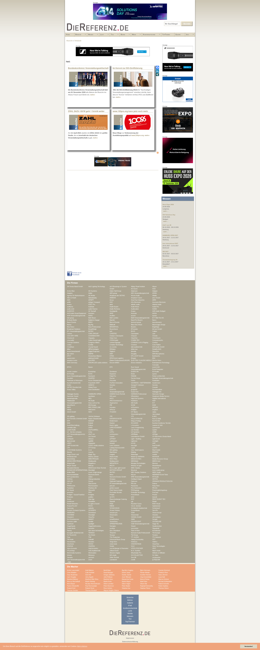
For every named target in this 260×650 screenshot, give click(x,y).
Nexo (111, 474)
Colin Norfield (89, 572)
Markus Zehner (93, 456)
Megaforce (91, 463)
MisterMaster (156, 465)
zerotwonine (156, 557)
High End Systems (137, 398)
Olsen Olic (143, 584)
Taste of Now (135, 530)
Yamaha (70, 557)
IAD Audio (134, 403)
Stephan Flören (145, 588)
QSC (132, 497)
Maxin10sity (71, 459)
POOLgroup (135, 490)
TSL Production (115, 537)
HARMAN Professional (138, 394)
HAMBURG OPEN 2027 (170, 235)
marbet (154, 454)
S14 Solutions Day (169, 215)
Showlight (91, 515)
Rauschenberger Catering (118, 499)
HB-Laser (113, 396)
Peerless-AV (92, 488)
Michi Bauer (71, 584)
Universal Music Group (117, 539)
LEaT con (91, 434)
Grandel (155, 387)
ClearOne (134, 338)
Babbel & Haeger (94, 320)
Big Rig (90, 324)
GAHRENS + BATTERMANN (141, 383)
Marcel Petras (145, 579)
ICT (153, 403)
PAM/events (71, 486)
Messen (90, 35)
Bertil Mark (107, 570)
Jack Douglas (71, 577)
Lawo (111, 430)
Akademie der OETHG (117, 295)
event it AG (156, 367)
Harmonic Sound (72, 396)
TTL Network (156, 537)
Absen (154, 286)
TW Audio (70, 539)
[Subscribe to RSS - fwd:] (112, 153)
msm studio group (158, 470)
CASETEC (113, 333)
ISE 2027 (165, 251)
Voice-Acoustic (72, 548)
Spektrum (70, 524)
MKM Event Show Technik (97, 468)
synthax (112, 528)
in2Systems (135, 407)
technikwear (156, 530)
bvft (111, 331)
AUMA (154, 309)
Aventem (91, 313)
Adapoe (154, 291)
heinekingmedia (72, 398)
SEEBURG (71, 512)
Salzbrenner (156, 506)
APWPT (91, 300)
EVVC (90, 374)
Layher (154, 430)
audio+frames (93, 309)
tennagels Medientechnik (75, 533)
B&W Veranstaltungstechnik (140, 318)
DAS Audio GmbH (158, 347)
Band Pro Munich (136, 320)
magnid (112, 454)
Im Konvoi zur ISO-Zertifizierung (127, 68)
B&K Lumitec (114, 318)
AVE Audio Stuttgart (158, 311)
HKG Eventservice (116, 400)
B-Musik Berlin (72, 320)
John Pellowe (108, 577)
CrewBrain (70, 347)
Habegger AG (156, 392)
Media (133, 35)
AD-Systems (92, 291)
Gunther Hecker (145, 575)
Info (187, 35)
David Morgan (108, 572)
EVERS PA (135, 371)
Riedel (154, 501)
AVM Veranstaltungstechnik (76, 315)
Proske (154, 494)
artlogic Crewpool (94, 302)
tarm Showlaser (115, 530)
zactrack (91, 557)
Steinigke (113, 526)
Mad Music (113, 452)
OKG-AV (70, 481)
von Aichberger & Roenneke (119, 548)
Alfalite (154, 295)
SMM (133, 519)
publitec (90, 497)
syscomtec (134, 528)
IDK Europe (92, 405)
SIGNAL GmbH (136, 517)
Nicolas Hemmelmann (92, 584)
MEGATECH (114, 463)
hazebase (91, 396)
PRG (90, 492)
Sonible (90, 521)
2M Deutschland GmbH (75, 286)
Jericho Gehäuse (94, 416)
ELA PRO (91, 360)
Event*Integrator (157, 369)
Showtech (70, 517)
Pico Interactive (136, 488)
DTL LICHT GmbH (137, 356)
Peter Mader (126, 586)
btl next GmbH (157, 329)
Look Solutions (114, 445)
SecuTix (155, 510)
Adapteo (70, 293)
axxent (133, 315)
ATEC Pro (91, 304)
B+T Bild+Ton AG (158, 318)
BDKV (90, 322)
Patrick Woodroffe (73, 586)
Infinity (69, 409)
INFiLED (155, 407)
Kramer (112, 423)
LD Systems (135, 432)
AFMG (154, 293)
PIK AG (154, 488)
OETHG (155, 479)
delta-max (134, 349)
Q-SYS (112, 497)
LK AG (133, 443)
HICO (112, 398)
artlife (69, 302)
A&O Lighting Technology (96, 286)
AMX (68, 300)
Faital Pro (113, 376)
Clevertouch (156, 338)
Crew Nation (156, 345)
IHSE (154, 405)
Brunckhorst (114, 329)
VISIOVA (70, 546)
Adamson (134, 291)
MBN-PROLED (93, 459)
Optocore (134, 481)
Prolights (91, 494)
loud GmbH (156, 445)
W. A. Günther (135, 550)
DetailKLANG (156, 349)
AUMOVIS (70, 311)
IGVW (133, 405)
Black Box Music (136, 324)
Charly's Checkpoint (116, 336)
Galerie (177, 34)
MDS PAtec (114, 459)
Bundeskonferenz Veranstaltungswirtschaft (88, 68)
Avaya (133, 311)
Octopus (112, 479)
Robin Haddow (163, 586)
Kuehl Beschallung (73, 425)
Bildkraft (112, 324)
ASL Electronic (136, 302)
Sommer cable (72, 521)
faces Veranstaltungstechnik (76, 376)
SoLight (154, 519)
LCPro (112, 432)
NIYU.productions (73, 477)
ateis (111, 304)
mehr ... (165, 211)
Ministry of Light (136, 465)
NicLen (133, 474)
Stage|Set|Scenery (94, 526)
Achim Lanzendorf (73, 570)
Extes (133, 374)
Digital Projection (93, 351)
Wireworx (91, 555)
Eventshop (91, 371)
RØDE (112, 506)
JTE (111, 416)
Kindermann (114, 421)
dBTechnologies (93, 349)
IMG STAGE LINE (94, 407)
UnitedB (91, 539)
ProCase (155, 492)
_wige (69, 562)
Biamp (69, 324)
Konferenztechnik (148, 35)
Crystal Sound (93, 347)
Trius (68, 537)
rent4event (70, 501)
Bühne (122, 35)
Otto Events (92, 483)
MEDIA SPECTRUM (74, 461)
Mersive (155, 463)
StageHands (71, 526)
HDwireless (135, 396)
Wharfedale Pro (136, 553)
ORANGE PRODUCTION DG (162, 481)
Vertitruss (134, 542)
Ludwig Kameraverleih (117, 448)
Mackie (69, 452)
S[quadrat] (155, 528)
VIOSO (90, 544)
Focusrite (113, 380)
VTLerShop (71, 550)
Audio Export (114, 307)
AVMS (90, 315)
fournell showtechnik (74, 383)
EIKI (153, 358)
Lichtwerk (70, 439)
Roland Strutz (89, 588)
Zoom (90, 559)
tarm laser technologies (96, 530)
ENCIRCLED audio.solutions (97, 362)
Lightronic (134, 441)
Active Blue (71, 291)
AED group (113, 293)
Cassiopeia (134, 333)
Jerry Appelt (89, 577)
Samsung (70, 508)
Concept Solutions (73, 342)
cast (153, 333)
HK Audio (91, 400)
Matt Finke (143, 581)
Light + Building (136, 439)
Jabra (154, 412)
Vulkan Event (114, 550)
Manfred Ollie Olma (91, 579)
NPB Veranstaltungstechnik (140, 477)
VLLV (133, 546)
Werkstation (92, 553)
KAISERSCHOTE (116, 418)
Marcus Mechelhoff (73, 581)
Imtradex (113, 407)
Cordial (90, 345)
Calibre (154, 331)
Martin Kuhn (108, 581)
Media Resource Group (160, 459)
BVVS (133, 331)
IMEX (69, 407)
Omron (90, 481)
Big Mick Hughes (127, 570)
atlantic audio (135, 304)
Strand (133, 526)
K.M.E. (154, 416)
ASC (111, 302)
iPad (130, 605)
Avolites (112, 315)
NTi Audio (155, 477)
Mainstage (134, 454)
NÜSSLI (70, 479)
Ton (112, 35)
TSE (89, 537)
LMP (153, 443)
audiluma (70, 307)
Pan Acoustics (93, 486)
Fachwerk (91, 376)
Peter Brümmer (109, 586)
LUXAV (154, 448)
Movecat (134, 470)
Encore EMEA (114, 362)
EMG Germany (72, 362)
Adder (90, 293)
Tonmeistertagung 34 (170, 259)
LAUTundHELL (93, 430)
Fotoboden (155, 380)
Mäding (133, 452)
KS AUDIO (134, 423)
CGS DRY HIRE (72, 336)
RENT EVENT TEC (158, 499)
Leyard (112, 436)
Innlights (133, 409)
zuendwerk (113, 559)
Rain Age (91, 499)
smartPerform (114, 519)
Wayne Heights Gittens (111, 590)
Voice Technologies (158, 546)
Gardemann (156, 383)
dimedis (133, 351)
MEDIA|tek (134, 461)
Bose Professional (94, 327)
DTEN (112, 356)
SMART (91, 519)
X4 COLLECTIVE (137, 555)
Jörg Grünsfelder (145, 577)
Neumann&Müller (73, 474)
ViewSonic (70, 544)
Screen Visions (115, 510)
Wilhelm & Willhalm (158, 553)
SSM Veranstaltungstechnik (140, 524)
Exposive (113, 374)
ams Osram (156, 298)
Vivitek (112, 546)
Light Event (156, 439)
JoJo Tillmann (126, 577)
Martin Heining (90, 581)
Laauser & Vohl (157, 425)
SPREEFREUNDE (116, 524)
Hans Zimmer (163, 575)
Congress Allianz (94, 342)
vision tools (113, 544)
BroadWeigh (92, 329)
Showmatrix (114, 515)
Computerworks (157, 340)
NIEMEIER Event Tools (160, 474)
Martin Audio (114, 456)
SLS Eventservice (73, 519)
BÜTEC (91, 331)
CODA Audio (114, 340)
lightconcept (71, 441)
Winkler (69, 555)
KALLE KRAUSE (136, 418)
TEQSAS (113, 533)
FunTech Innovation (116, 383)
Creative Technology (116, 345)
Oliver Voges (126, 584)
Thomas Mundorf (91, 590)
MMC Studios (135, 468)
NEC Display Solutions (138, 472)
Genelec (112, 385)
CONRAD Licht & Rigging (139, 342)
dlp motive (70, 354)
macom (90, 452)
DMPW (90, 354)
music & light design (95, 472)
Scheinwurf (156, 508)
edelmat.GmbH (93, 358)
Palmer (154, 483)
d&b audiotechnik (136, 347)
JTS (132, 416)
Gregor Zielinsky (109, 575)
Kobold (90, 423)
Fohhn (133, 380)
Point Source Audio (116, 490)
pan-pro (112, 486)
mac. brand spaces (137, 450)
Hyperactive (114, 403)
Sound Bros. (114, 521)
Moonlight (91, 470)
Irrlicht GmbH (71, 412)
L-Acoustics (135, 425)
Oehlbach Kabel (136, 479)
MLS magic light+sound (117, 468)
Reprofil (112, 501)
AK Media (91, 295)
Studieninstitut (157, 526)
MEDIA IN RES (136, 459)
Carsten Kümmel (164, 570)
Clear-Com (113, 338)
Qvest (69, 499)
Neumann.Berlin (93, 474)
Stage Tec (155, 524)
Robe (111, 504)
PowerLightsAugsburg (159, 490)
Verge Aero (113, 542)
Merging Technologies (138, 463)
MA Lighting (113, 450)
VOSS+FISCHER (137, 548)
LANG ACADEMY (116, 427)
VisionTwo (155, 544)
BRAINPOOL (114, 327)
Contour (155, 342)
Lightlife (90, 441)
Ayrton (154, 315)
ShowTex (91, 517)
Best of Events (114, 322)
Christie (154, 336)
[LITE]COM (156, 559)
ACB (153, 289)
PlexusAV (91, 490)
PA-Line (133, 483)
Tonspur (112, 535)
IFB (111, 405)
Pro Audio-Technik (116, 492)
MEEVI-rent (156, 461)
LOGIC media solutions (96, 445)
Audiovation (135, 309)
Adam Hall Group (115, 291)
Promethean (135, 494)
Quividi (154, 497)
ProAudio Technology (138, 492)
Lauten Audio (71, 430)
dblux (69, 349)
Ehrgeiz (133, 358)
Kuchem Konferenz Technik (161, 423)
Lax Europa (135, 430)
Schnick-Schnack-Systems (76, 510)
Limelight (155, 441)
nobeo (90, 477)
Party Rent (155, 486)
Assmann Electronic (159, 302)
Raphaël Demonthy (146, 586)
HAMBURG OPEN (94, 394)
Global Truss (92, 387)
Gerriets (155, 385)
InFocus (112, 409)
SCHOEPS (92, 510)
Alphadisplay (92, 298)
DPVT (69, 356)
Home (68, 34)
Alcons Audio (135, 295)
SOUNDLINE (156, 521)
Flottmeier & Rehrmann (74, 380)
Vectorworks (71, 542)
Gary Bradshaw (72, 575)
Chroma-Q (70, 338)
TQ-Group (134, 535)
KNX (68, 423)
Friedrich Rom (163, 572)
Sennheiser (92, 512)
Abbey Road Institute (138, 286)
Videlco (154, 542)
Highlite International (159, 398)
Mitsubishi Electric (73, 468)
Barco (154, 320)
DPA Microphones (158, 354)
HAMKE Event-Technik (117, 394)
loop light (134, 445)
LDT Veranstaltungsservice (76, 434)
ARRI (154, 300)
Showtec (155, 515)
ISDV (90, 412)
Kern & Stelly (156, 418)
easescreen (71, 358)
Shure (112, 517)
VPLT (154, 548)
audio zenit (70, 309)
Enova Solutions (136, 362)
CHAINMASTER (94, 336)
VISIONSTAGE (136, 544)
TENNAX (91, 533)
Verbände (77, 41)
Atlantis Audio (156, 304)
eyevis (154, 374)
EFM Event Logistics (117, 358)
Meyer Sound (71, 465)
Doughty (134, 354)
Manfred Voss (108, 579)
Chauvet (134, 336)
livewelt (112, 443)
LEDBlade (134, 434)
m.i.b (90, 450)
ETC (111, 367)
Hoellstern (134, 400)
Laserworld (156, 427)
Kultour (90, 425)
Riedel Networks (72, 504)
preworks (70, 492)
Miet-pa (90, 465)
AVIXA (154, 313)
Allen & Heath (71, 298)
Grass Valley (71, 389)
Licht (101, 35)
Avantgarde (113, 311)
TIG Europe (156, 533)
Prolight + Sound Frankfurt (75, 494)
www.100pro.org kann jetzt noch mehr (130, 111)
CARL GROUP (93, 333)
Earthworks (156, 356)
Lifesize (90, 439)
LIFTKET (113, 439)
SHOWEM (70, 515)
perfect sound (114, 488)
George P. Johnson (137, 385)
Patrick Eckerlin (163, 584)
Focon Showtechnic (94, 380)
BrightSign (155, 327)
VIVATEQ (91, 546)
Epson (90, 367)
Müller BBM (71, 472)
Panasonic (134, 486)
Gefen (69, 385)
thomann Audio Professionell (140, 533)
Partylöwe (70, 488)
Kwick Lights (114, 425)
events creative (72, 371)
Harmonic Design (158, 394)
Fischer (112, 378)
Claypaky (91, 338)
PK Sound (70, 490)
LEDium (69, 436)
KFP (68, 421)
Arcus (112, 300)
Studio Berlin (71, 528)
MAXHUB (155, 456)
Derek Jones (126, 572)
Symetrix (91, 528)
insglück (155, 409)
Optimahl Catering (116, 481)
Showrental (134, 515)
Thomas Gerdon (72, 590)
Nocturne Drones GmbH (118, 477)
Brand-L (133, 327)
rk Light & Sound (93, 504)
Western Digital (115, 553)
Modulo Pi (155, 468)
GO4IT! (133, 387)
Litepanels (91, 443)
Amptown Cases (136, 298)
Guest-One (134, 392)
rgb (132, 501)
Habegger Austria (73, 394)
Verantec (91, 542)
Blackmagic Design (158, 324)
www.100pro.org (137, 135)
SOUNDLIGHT (136, 521)
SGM (133, 512)
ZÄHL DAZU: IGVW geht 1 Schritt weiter (86, 111)
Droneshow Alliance (94, 356)
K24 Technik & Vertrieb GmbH (77, 418)
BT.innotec (134, 329)
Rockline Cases (136, 504)
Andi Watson (89, 570)
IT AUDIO (113, 412)
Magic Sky (91, 454)
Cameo (69, 333)
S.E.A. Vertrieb (136, 506)
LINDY (69, 443)
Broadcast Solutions (73, 329)
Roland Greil (71, 588)
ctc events (113, 347)
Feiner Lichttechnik (158, 376)
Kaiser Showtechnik (95, 418)
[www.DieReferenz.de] (97, 32)
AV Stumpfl (92, 311)
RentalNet (91, 501)
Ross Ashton (108, 588)
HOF (154, 400)
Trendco (155, 535)
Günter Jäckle (126, 575)
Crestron (134, 345)
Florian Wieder (145, 572)
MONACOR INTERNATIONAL (77, 470)
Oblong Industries (94, 479)
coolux (69, 345)
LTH (68, 448)
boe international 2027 (170, 243)
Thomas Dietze (163, 588)
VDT (153, 539)
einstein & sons (72, 360)
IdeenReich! (71, 405)
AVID (111, 313)
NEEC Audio (156, 472)
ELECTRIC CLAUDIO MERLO (141, 360)
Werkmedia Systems (74, 553)
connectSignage (115, 342)
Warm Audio (156, 550)
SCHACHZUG (114, 508)
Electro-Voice (156, 360)
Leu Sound (91, 436)
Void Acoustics (93, 548)
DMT (111, 354)
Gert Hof (88, 575)
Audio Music (135, 307)
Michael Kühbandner (165, 581)
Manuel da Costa (127, 579)
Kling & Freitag (136, 421)
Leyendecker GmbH (138, 436)
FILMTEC (91, 378)
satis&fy (91, 508)
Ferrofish (70, 378)
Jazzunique (156, 414)
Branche (77, 35)
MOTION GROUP (116, 470)
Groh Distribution (94, 389)
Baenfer (112, 320)
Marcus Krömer (163, 579)
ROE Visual (156, 504)
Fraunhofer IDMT (94, 383)
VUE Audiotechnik (94, 550)
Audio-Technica (115, 309)
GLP (111, 387)
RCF (132, 499)
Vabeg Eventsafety (137, 539)
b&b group (70, 318)
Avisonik (134, 313)
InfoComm (91, 409)
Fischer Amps (135, 378)
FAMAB (133, 376)
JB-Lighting (70, 416)
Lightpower (113, 441)
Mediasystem (114, 461)
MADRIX (155, 452)
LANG (90, 427)
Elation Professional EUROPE (120, 360)
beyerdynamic (157, 322)
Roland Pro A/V (72, 506)
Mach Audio (156, 450)
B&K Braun (92, 318)
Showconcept (156, 512)
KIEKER (91, 421)
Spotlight (91, 524)
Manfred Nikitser (72, 579)
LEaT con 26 (167, 225)
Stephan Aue (126, 588)
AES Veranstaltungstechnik (140, 293)
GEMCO (91, 385)
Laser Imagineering (137, 427)
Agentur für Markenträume (75, 295)
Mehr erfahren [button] (82, 646)
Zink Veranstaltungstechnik (76, 559)
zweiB (133, 559)
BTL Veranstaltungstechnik (76, 331)
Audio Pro (155, 307)
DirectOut (155, 351)
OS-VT (69, 483)
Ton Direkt (91, 535)
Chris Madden (71, 572)
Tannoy (69, 530)
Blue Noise (70, 327)
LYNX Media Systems (74, 450)
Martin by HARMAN (137, 456)
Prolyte (112, 494)
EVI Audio (155, 371)
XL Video (155, 555)
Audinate (91, 307)
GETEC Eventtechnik (74, 387)
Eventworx (113, 371)
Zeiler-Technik (114, 557)
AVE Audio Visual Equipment (76, 313)
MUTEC (112, 472)
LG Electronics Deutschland (161, 436)
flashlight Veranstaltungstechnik (162, 378)
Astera (69, 304)
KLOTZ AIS (156, 421)
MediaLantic (92, 461)
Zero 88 (133, 557)
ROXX (90, 506)
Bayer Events (71, 322)
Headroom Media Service (160, 396)
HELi (90, 398)
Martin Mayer (126, 581)
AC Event (134, 289)
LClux (90, 432)
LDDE (154, 432)
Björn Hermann (145, 570)
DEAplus (113, 349)
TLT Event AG (71, 535)
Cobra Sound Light (94, 340)
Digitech (112, 351)
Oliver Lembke (108, 584)
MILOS (112, 465)
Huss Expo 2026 (168, 204)
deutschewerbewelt (73, 351)
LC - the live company (74, 432)
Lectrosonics (114, 434)
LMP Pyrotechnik (73, 445)
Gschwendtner (157, 389)
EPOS (69, 367)
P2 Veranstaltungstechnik (118, 483)
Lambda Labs (71, 427)
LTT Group (91, 448)
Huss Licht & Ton (94, 403)
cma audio (70, 340)
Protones (70, 497)
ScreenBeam (135, 510)
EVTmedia (70, 374)
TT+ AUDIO (135, 537)
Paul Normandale (91, 586)
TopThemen (166, 34)
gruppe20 (134, 389)
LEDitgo (155, 434)
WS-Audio (113, 555)
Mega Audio (71, 463)
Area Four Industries (138, 300)
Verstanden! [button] (248, 646)
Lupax (133, 448)
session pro (113, 512)
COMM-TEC (135, 340)
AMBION (113, 298)
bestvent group (136, 322)
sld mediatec (156, 517)
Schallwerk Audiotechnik (139, 508)
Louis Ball (161, 577)
